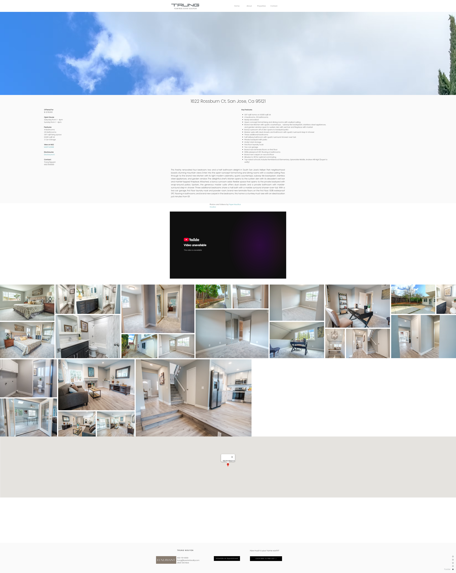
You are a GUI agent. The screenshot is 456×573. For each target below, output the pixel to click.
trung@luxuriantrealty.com (188, 560)
